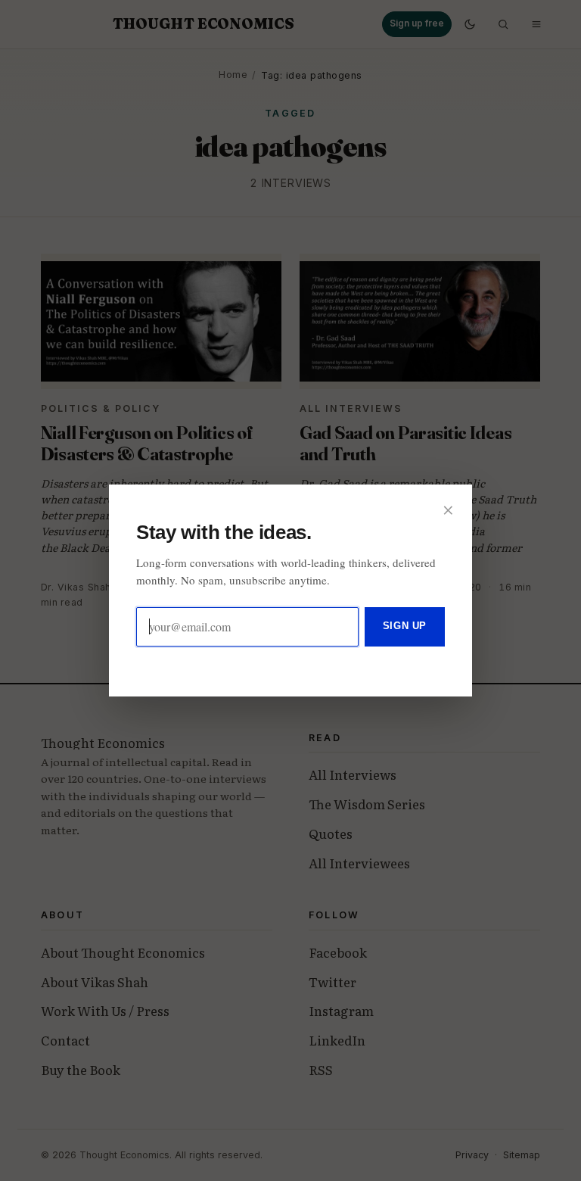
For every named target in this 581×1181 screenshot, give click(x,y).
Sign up (405, 625)
